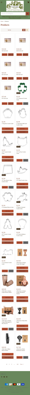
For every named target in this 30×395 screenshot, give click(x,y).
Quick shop (5, 54)
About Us (6, 387)
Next (21, 364)
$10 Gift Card (5, 50)
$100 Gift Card (19, 50)
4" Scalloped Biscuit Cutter (8, 207)
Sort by (9, 30)
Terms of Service (19, 389)
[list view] (27, 30)
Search (2, 387)
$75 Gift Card (5, 98)
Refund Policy (25, 387)
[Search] (27, 13)
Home (2, 21)
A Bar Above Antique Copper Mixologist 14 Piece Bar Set (6, 322)
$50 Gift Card (19, 74)
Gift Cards (12, 387)
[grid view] (23, 30)
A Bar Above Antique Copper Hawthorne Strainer (21, 292)
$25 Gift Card (5, 74)
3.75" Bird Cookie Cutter (21, 180)
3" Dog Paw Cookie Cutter (7, 123)
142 (17, 364)
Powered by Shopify (15, 392)
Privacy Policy (18, 387)
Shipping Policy (11, 389)
